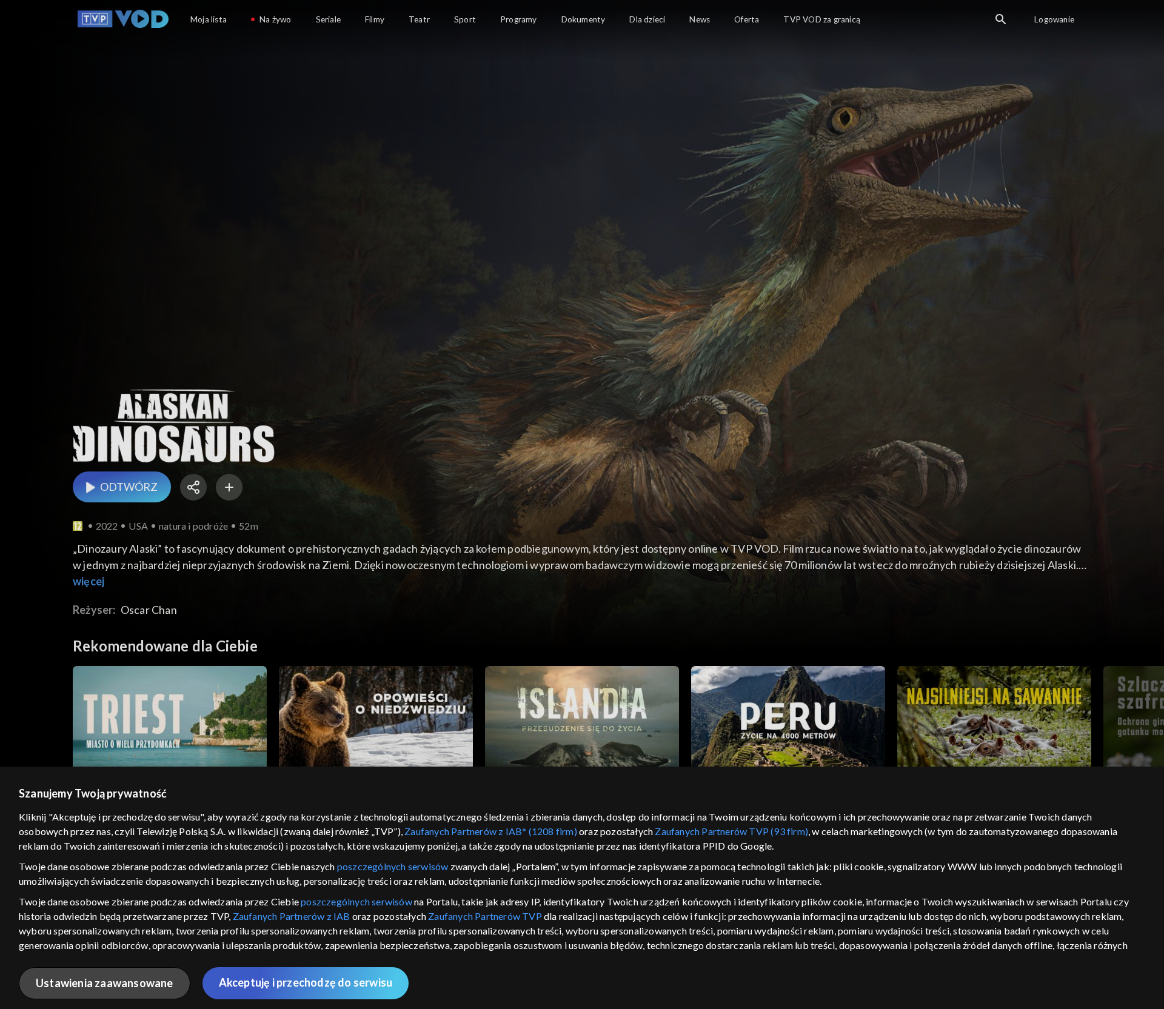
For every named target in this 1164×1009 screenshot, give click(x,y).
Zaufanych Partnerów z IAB (291, 916)
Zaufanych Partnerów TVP (485, 916)
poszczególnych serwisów (393, 866)
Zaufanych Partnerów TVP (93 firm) (731, 831)
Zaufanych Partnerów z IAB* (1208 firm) (490, 831)
